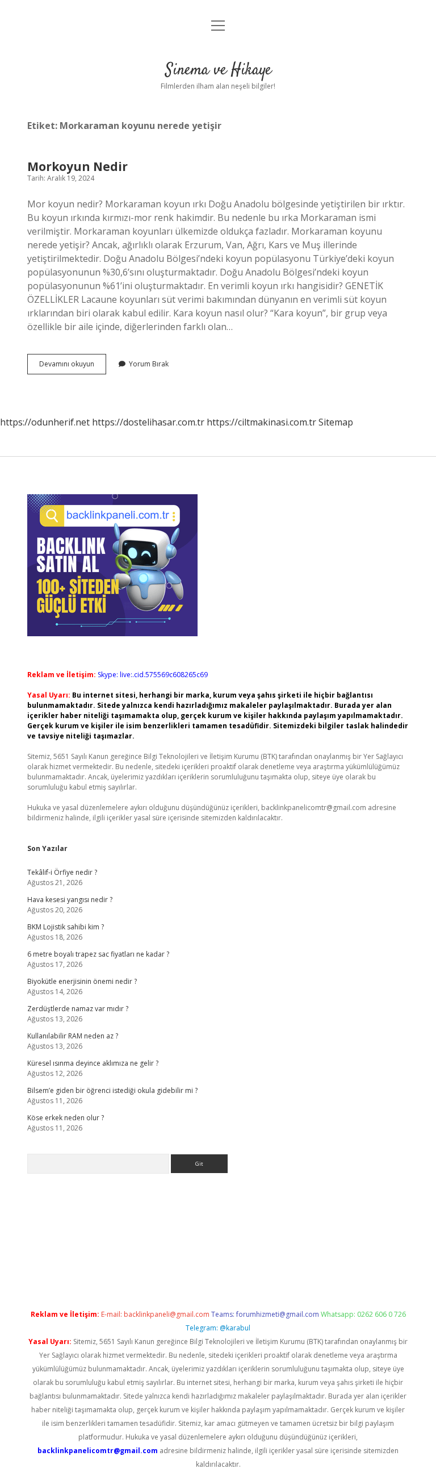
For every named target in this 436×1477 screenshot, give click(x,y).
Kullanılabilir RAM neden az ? (72, 1036)
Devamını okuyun (72, 366)
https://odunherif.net (45, 422)
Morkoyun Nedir (77, 166)
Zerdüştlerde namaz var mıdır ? (77, 1008)
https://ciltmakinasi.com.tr (261, 422)
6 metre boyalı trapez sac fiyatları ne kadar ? (98, 954)
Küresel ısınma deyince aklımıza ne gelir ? (92, 1063)
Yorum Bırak (149, 364)
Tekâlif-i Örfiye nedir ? (62, 872)
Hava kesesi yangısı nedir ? (69, 899)
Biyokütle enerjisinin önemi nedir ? (82, 981)
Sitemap (335, 422)
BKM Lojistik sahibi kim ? (65, 927)
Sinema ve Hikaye (218, 70)
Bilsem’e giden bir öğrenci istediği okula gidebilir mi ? (112, 1090)
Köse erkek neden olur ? (65, 1118)
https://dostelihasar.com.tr (148, 422)
